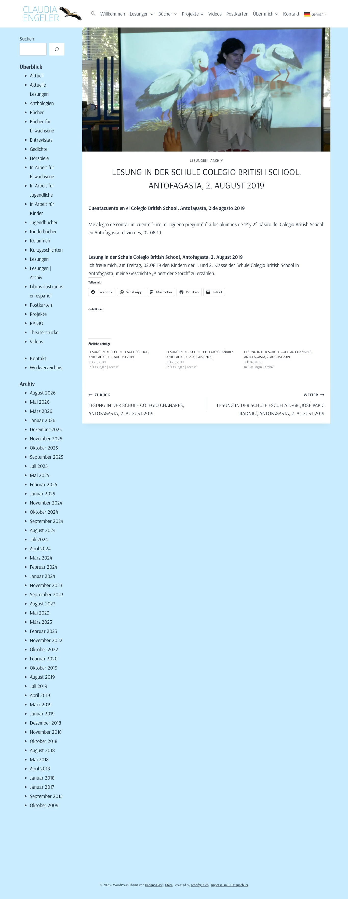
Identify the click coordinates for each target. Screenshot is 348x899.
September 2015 (46, 796)
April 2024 (40, 548)
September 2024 (46, 521)
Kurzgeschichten (46, 250)
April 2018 (40, 768)
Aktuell (37, 75)
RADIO (36, 323)
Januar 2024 (42, 576)
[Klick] (56, 49)
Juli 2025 (39, 466)
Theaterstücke (44, 332)
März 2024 (41, 557)
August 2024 (43, 530)
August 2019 (42, 677)
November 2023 (46, 585)
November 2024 (46, 502)
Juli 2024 (39, 539)
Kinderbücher (43, 231)
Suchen (27, 38)
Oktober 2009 (44, 805)
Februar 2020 (44, 658)
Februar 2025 (43, 484)
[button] (93, 13)
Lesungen (39, 259)
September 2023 (46, 594)
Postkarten (237, 13)
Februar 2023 (43, 631)
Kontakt (291, 13)
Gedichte (38, 149)
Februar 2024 (43, 567)
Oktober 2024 (44, 512)
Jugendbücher (44, 222)
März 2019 (40, 704)
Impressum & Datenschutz (229, 885)
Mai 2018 (39, 759)
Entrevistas (41, 140)
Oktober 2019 (43, 667)
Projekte (38, 314)
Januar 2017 (42, 787)
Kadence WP (154, 885)
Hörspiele (39, 158)
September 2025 (46, 457)
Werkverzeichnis (46, 367)
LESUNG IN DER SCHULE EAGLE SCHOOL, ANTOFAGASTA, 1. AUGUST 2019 (118, 354)
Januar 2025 (42, 493)
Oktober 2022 (44, 649)
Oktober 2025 (44, 447)
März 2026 (41, 411)
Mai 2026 (39, 402)
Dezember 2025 (46, 429)
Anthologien (42, 103)
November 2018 (46, 732)
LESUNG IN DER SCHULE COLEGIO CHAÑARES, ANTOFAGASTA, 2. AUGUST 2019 (200, 354)
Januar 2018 (42, 777)
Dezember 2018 (45, 722)
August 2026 (43, 392)
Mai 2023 (39, 612)
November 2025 (46, 438)
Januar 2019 (42, 713)
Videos (215, 13)
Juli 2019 (38, 686)
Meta (169, 885)
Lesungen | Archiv (206, 160)
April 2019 (40, 695)
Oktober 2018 (43, 741)
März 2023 (41, 622)
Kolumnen (40, 240)
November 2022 (46, 640)
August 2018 (42, 750)
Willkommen (112, 13)
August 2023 (43, 603)
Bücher (37, 112)
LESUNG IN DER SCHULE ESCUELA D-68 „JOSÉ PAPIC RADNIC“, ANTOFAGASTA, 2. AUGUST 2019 (270, 404)
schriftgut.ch (200, 885)
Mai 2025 (39, 475)
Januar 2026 (42, 420)
